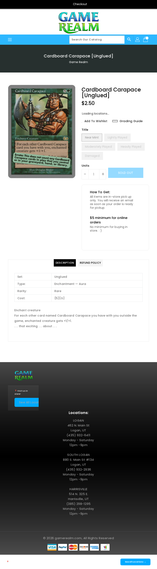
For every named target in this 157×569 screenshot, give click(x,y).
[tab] (65, 263)
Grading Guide (131, 121)
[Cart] (146, 40)
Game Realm (78, 62)
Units (86, 165)
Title (85, 130)
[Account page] (138, 40)
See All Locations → (34, 402)
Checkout (80, 4)
